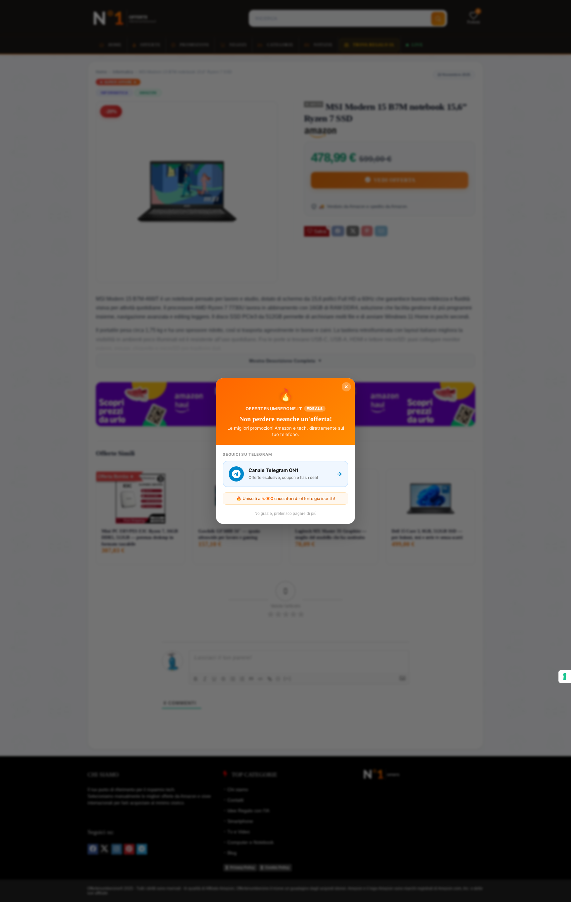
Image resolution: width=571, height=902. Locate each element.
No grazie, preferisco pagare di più (285, 513)
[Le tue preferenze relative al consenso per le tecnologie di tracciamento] (564, 676)
